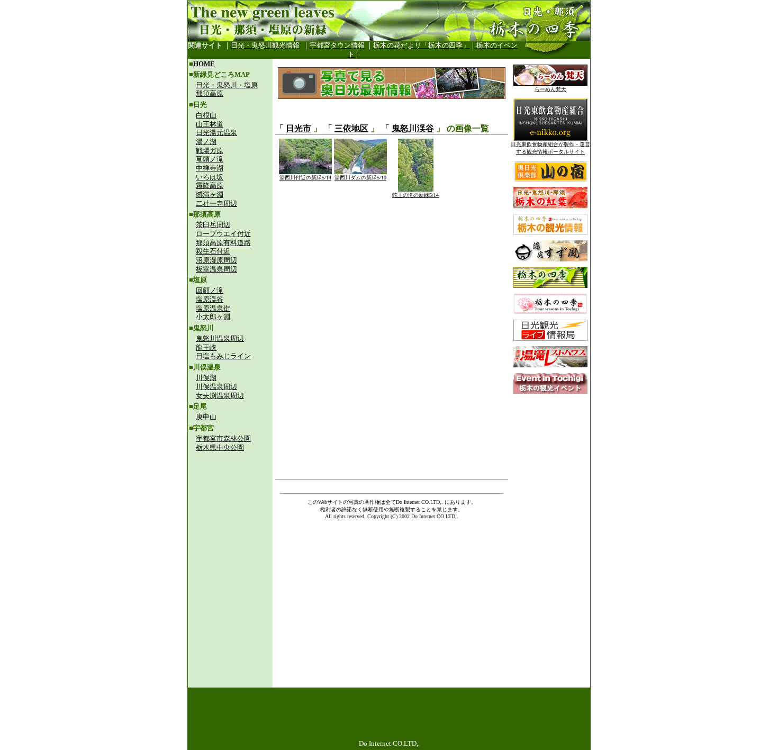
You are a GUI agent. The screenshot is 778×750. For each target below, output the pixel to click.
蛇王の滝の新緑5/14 (415, 195)
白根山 (206, 115)
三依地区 (351, 128)
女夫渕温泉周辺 (220, 396)
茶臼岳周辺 (213, 225)
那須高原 (209, 93)
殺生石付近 (213, 251)
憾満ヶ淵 (209, 194)
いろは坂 (209, 177)
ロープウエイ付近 (223, 234)
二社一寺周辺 (216, 203)
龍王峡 (206, 347)
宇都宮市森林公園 (223, 438)
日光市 (298, 128)
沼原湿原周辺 (216, 260)
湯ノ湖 (206, 142)
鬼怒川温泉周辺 (220, 338)
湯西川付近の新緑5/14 (305, 177)
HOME (204, 64)
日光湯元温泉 (216, 133)
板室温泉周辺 (216, 269)
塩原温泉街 (213, 308)
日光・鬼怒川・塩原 (227, 85)
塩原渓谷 (209, 299)
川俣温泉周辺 (216, 387)
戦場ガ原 (209, 151)
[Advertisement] (230, 527)
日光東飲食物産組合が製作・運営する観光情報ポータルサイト (550, 148)
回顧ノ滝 (209, 290)
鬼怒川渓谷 (413, 128)
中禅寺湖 (209, 168)
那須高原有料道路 (223, 243)
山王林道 (209, 124)
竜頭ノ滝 (209, 159)
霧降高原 (209, 185)
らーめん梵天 (550, 89)
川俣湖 (206, 378)
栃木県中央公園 (220, 447)
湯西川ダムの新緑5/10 (360, 177)
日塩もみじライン (223, 356)
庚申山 (206, 417)
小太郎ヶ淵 (213, 317)
